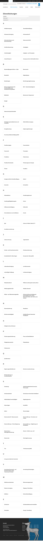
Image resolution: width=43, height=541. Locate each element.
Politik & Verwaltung (13, 7)
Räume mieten (37, 7)
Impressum (11, 535)
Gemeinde (21, 7)
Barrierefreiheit (34, 535)
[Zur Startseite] (29, 4)
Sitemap (7, 535)
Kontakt (4, 535)
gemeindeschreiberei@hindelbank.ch (10, 530)
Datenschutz (15, 535)
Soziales (26, 7)
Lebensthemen (5, 7)
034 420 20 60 (6, 529)
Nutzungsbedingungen (21, 535)
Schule (32, 7)
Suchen (4, 4)
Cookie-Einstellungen (28, 535)
